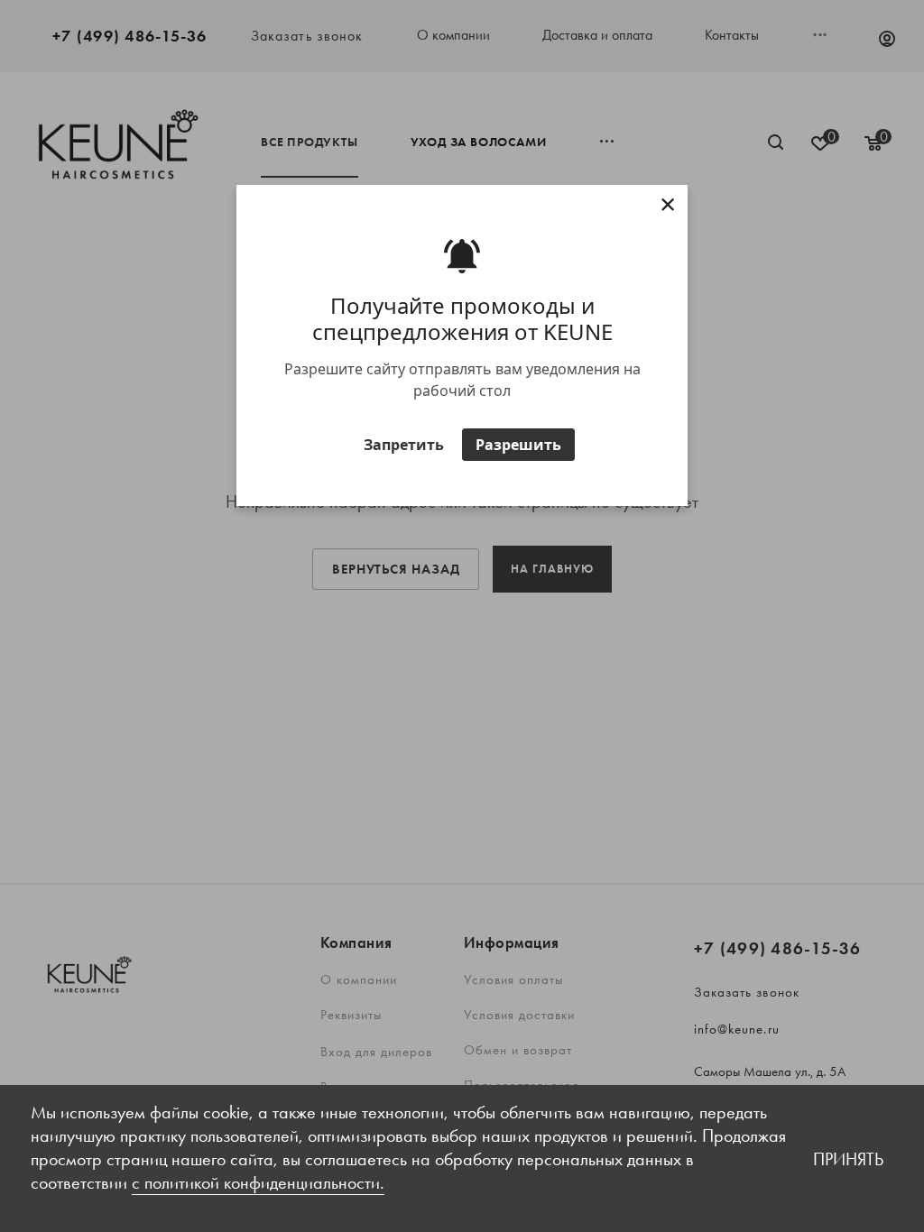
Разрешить (518, 445)
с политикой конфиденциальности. (258, 1182)
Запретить (404, 445)
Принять (848, 1159)
